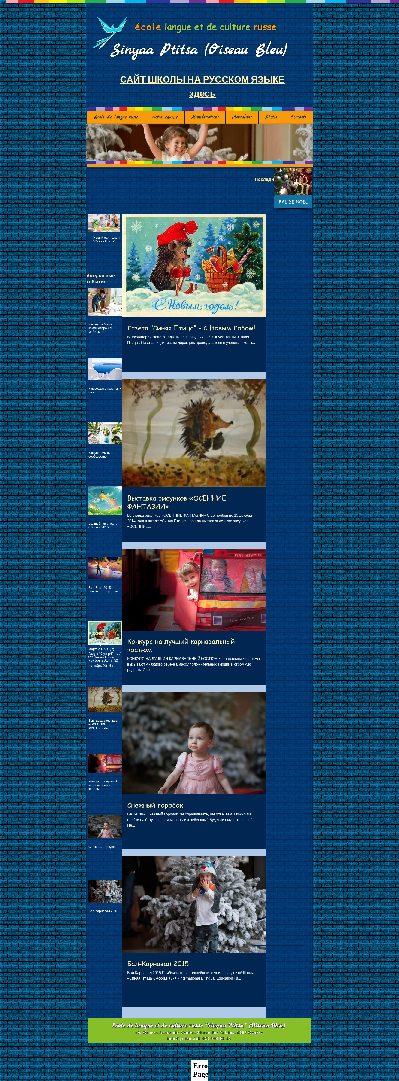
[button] (199, 142)
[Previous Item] (96, 223)
